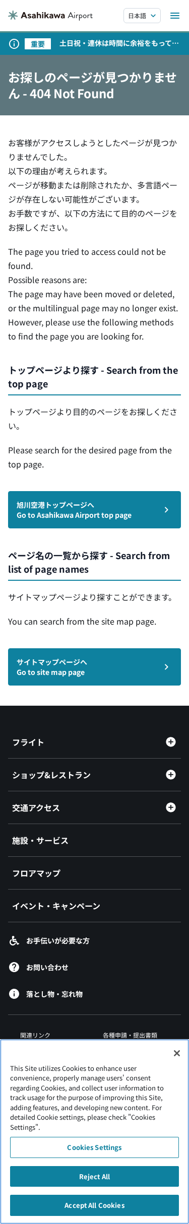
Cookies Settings (94, 1147)
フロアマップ (36, 873)
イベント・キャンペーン (56, 906)
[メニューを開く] (175, 16)
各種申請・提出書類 (130, 1035)
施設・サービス (40, 840)
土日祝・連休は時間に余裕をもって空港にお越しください (119, 43)
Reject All (94, 1176)
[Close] (177, 1053)
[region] (94, 1131)
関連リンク (35, 1035)
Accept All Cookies (94, 1205)
